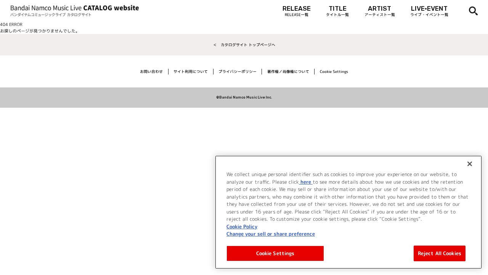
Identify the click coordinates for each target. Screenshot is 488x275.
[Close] (469, 163)
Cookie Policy (241, 226)
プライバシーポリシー (237, 71)
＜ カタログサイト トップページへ (244, 44)
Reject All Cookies (439, 252)
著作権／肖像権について (288, 71)
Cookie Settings (275, 252)
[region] (348, 212)
